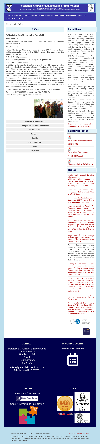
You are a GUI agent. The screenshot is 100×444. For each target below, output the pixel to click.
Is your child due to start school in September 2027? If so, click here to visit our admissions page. (81, 200)
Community (82, 15)
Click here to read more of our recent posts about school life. (81, 125)
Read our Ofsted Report (27, 393)
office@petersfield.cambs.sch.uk (27, 367)
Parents (26, 15)
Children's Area (11, 19)
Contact (22, 19)
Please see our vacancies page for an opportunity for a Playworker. (81, 297)
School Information (46, 15)
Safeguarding (71, 15)
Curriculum (59, 15)
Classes (34, 15)
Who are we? (17, 15)
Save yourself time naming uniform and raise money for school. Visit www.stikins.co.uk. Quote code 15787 (81, 238)
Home (8, 15)
